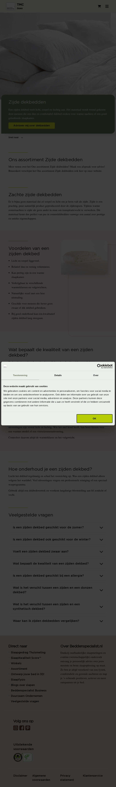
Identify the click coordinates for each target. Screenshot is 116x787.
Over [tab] (95, 375)
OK (94, 418)
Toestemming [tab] (20, 375)
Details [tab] (58, 375)
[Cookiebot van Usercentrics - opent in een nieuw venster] (99, 366)
